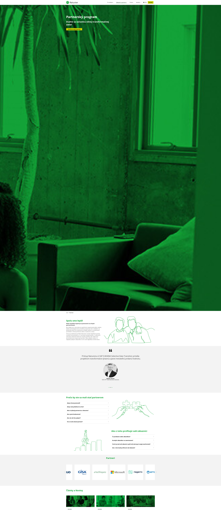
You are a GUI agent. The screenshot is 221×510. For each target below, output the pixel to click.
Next (156, 472)
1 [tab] (109, 388)
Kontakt (151, 2)
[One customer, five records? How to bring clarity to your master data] (140, 501)
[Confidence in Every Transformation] (80, 501)
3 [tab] (112, 388)
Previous (65, 472)
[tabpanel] (110, 367)
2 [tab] (110, 388)
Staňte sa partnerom (74, 29)
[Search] (146, 2)
